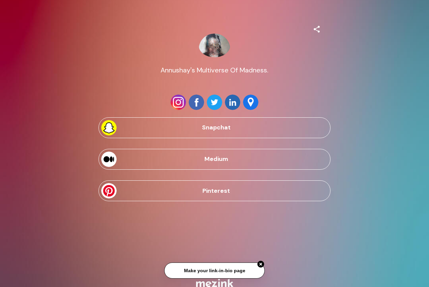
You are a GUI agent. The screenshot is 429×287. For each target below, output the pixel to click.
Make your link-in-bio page (214, 270)
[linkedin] (232, 102)
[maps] (250, 102)
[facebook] (196, 102)
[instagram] (178, 102)
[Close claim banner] (260, 264)
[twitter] (214, 102)
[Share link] (317, 28)
